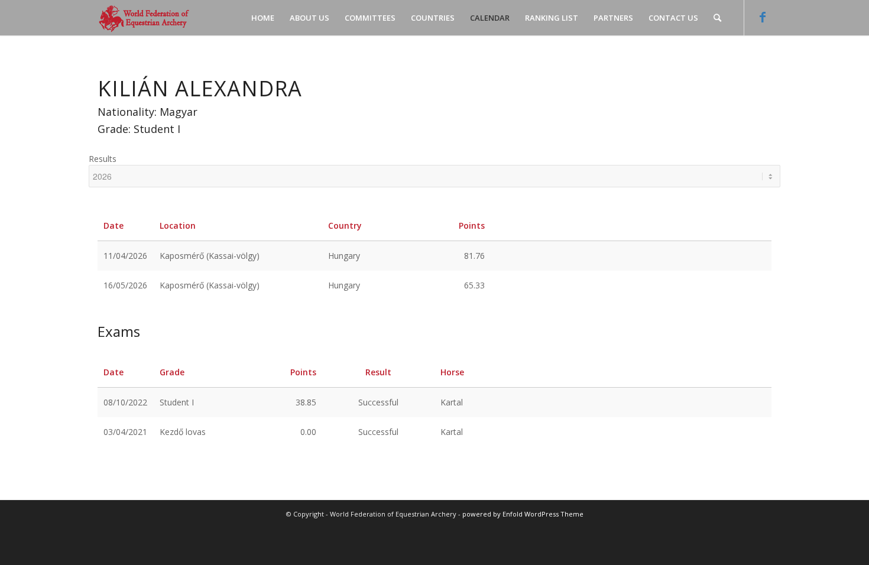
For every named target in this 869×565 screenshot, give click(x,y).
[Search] (717, 17)
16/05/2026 (125, 285)
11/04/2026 (125, 255)
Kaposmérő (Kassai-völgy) (210, 255)
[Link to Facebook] (762, 17)
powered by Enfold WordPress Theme (522, 513)
